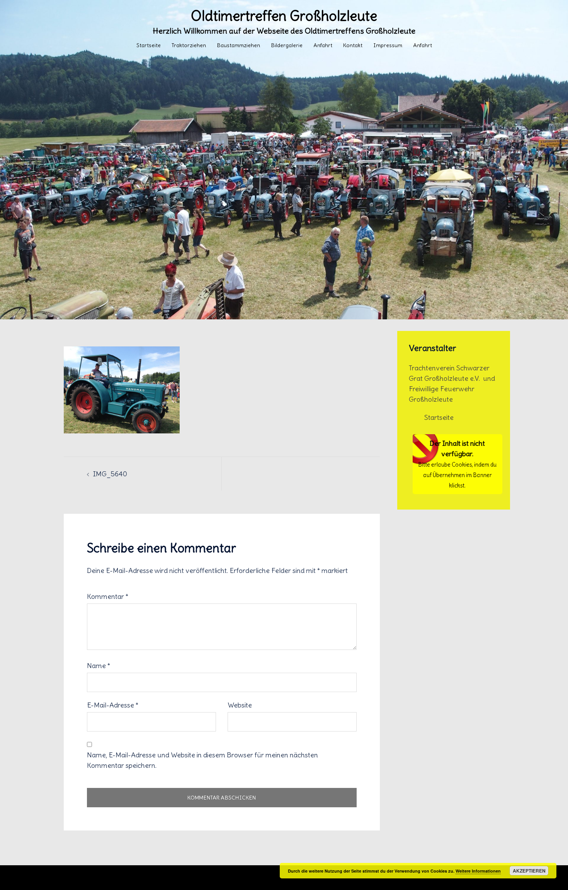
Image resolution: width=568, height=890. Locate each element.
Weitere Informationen (478, 871)
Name (98, 665)
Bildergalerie (287, 45)
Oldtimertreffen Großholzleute (284, 16)
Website (240, 705)
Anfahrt (322, 45)
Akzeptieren (529, 870)
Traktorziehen (189, 45)
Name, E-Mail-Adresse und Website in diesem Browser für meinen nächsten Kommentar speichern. (202, 760)
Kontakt (352, 45)
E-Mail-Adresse (112, 705)
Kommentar (107, 596)
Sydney (238, 877)
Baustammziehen (238, 45)
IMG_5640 (110, 473)
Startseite (148, 45)
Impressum (387, 45)
